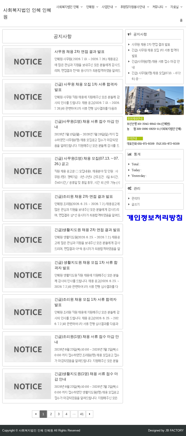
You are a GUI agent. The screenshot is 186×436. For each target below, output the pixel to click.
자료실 (174, 7)
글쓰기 (136, 204)
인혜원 (90, 7)
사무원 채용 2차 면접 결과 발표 (79, 52)
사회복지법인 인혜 (67, 7)
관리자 (136, 198)
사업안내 (108, 7)
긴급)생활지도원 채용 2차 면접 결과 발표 (87, 230)
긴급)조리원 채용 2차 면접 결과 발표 (83, 196)
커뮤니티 (158, 7)
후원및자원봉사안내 (133, 7)
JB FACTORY (174, 430)
